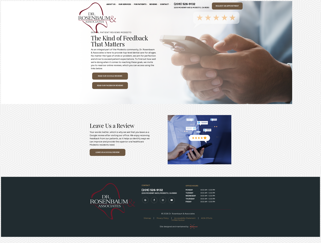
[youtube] (172, 200)
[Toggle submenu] (116, 4)
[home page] (97, 18)
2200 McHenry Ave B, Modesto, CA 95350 (191, 7)
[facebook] (154, 200)
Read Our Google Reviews (110, 76)
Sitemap (147, 218)
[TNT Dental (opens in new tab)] (192, 226)
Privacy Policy (163, 218)
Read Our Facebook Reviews (110, 85)
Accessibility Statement (184, 218)
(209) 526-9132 (184, 4)
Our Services (124, 4)
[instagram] (163, 200)
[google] (145, 200)
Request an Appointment (227, 6)
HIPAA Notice (178, 220)
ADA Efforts (206, 218)
